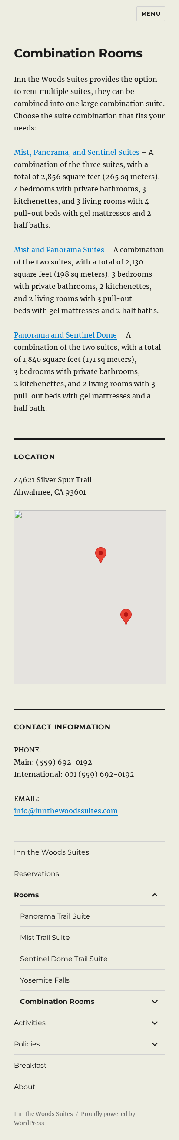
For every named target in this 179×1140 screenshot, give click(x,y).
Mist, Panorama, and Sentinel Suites (76, 152)
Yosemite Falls (45, 980)
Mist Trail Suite (45, 937)
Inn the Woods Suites (51, 852)
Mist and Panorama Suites (59, 249)
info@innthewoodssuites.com (66, 810)
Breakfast (30, 1065)
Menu (150, 13)
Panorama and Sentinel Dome (65, 335)
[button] (101, 555)
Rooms (26, 895)
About (25, 1087)
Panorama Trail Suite (55, 916)
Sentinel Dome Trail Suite (64, 959)
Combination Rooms (57, 1001)
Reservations (36, 873)
